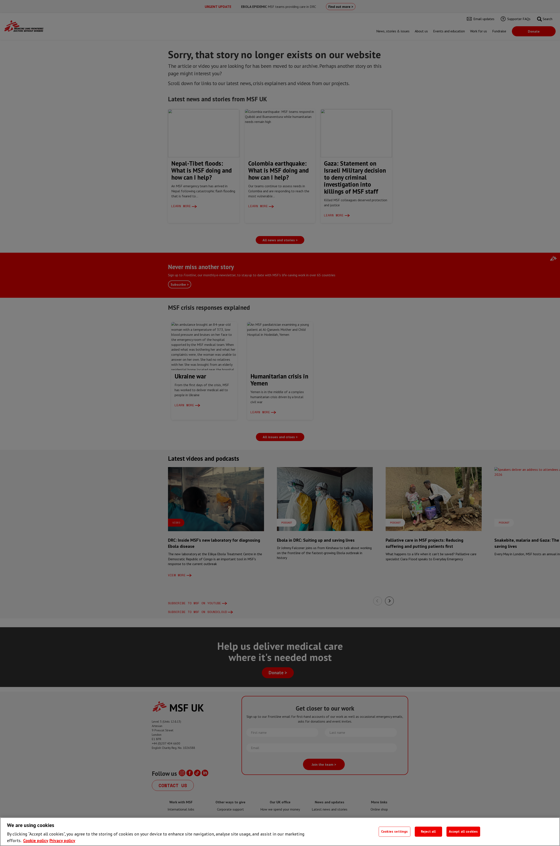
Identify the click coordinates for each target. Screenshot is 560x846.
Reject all (428, 831)
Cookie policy (35, 840)
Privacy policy (62, 840)
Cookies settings (394, 831)
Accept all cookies (463, 831)
